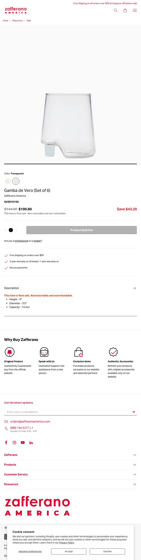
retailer (37, 240)
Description (11, 288)
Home (5, 20)
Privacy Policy (66, 542)
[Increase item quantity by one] (16, 230)
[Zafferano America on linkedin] (31, 443)
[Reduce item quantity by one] (5, 230)
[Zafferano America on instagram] (14, 443)
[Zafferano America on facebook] (6, 443)
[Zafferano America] (18, 10)
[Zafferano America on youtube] (23, 443)
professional (21, 240)
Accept (69, 551)
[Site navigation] (135, 10)
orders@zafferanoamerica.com (30, 421)
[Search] (115, 10)
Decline (107, 551)
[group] (53, 361)
